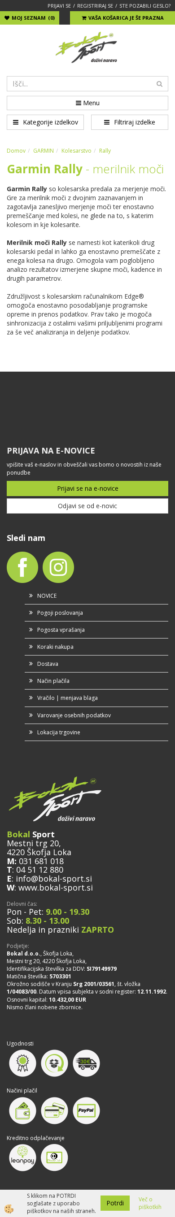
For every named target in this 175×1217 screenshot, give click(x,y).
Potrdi (115, 1203)
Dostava (47, 664)
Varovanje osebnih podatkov (74, 715)
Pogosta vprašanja (61, 630)
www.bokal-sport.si (55, 887)
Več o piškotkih (150, 1203)
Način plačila (53, 681)
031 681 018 (41, 861)
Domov (16, 150)
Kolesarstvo (76, 150)
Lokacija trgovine (58, 732)
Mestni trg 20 (33, 843)
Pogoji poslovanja (60, 613)
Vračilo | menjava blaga (67, 698)
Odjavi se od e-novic (87, 505)
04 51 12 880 (39, 869)
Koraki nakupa (55, 647)
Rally (105, 150)
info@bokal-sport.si (54, 878)
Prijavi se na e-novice (87, 488)
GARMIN (43, 150)
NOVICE (47, 596)
